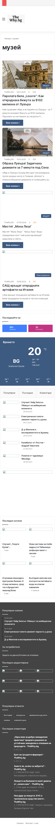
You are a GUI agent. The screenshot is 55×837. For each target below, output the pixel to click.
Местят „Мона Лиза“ (17, 226)
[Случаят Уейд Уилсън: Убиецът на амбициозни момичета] (11, 406)
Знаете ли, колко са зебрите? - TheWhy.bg (30, 767)
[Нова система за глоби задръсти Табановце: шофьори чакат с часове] (41, 534)
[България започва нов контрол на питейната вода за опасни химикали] (41, 568)
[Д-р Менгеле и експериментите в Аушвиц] (11, 433)
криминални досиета (38, 715)
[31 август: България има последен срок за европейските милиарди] (10, 694)
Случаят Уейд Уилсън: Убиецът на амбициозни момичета (33, 405)
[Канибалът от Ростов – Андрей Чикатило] (11, 446)
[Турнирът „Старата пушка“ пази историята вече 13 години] (45, 694)
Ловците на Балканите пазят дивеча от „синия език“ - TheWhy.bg (32, 782)
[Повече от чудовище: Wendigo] (11, 459)
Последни (27, 392)
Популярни (9, 392)
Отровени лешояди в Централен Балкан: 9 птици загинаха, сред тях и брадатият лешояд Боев (13, 584)
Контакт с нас (32, 823)
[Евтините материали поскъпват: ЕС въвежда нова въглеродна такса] (10, 673)
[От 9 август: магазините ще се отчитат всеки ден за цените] (28, 694)
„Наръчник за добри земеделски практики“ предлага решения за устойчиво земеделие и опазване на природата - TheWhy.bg (32, 741)
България (8, 715)
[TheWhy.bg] (16, 19)
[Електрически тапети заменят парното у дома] (11, 420)
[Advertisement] (36, 16)
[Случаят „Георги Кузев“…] (14, 534)
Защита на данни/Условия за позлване (20, 655)
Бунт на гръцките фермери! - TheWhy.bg (29, 756)
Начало (7, 38)
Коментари (45, 392)
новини (7, 720)
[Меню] (3, 20)
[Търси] (51, 20)
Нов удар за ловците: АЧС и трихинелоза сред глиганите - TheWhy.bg (29, 798)
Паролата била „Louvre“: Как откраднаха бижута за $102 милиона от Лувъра (23, 100)
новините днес (20, 720)
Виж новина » (13, 122)
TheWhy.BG (9, 92)
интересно (20, 715)
